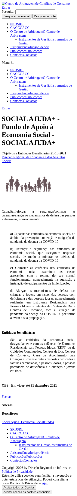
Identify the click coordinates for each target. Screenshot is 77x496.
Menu (6, 62)
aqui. (45, 483)
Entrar (6, 7)
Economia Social (32, 422)
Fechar (6, 396)
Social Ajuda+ (11, 422)
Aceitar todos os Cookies (19, 487)
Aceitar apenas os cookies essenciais (26, 492)
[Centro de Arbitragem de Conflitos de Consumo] (36, 3)
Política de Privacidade (17, 471)
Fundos (49, 422)
